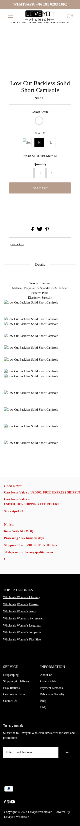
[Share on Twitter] (39, 230)
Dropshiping (11, 675)
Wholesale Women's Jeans (19, 611)
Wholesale (9, 604)
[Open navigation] (10, 15)
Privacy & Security (52, 694)
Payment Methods (51, 688)
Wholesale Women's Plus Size (22, 639)
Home (14, 22)
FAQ (43, 707)
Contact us (17, 244)
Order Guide (48, 681)
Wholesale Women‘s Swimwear (23, 618)
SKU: (27, 156)
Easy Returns (11, 688)
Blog (43, 700)
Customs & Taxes (14, 694)
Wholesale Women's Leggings (22, 625)
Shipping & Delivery (16, 681)
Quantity (40, 164)
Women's (22, 604)
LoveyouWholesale (40, 812)
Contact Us (10, 700)
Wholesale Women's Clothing (21, 597)
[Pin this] (47, 230)
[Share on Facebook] (32, 230)
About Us (46, 675)
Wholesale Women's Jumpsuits (22, 632)
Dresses (33, 604)
